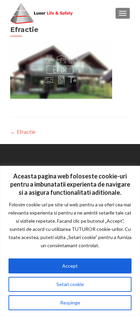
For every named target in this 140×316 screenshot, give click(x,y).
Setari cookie (70, 284)
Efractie (22, 131)
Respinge (70, 302)
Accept (70, 266)
